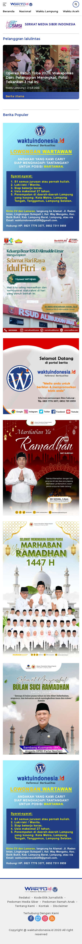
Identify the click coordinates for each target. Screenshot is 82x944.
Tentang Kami (25, 906)
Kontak (44, 906)
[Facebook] (31, 918)
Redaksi (24, 897)
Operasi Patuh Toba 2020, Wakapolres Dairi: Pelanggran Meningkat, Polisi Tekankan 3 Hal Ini (39, 77)
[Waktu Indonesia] (21, 4)
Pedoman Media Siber (22, 901)
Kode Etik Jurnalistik (48, 897)
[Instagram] (45, 918)
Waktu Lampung (15, 87)
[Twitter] (38, 918)
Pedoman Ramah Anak (58, 901)
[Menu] (5, 4)
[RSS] (52, 918)
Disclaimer (60, 906)
